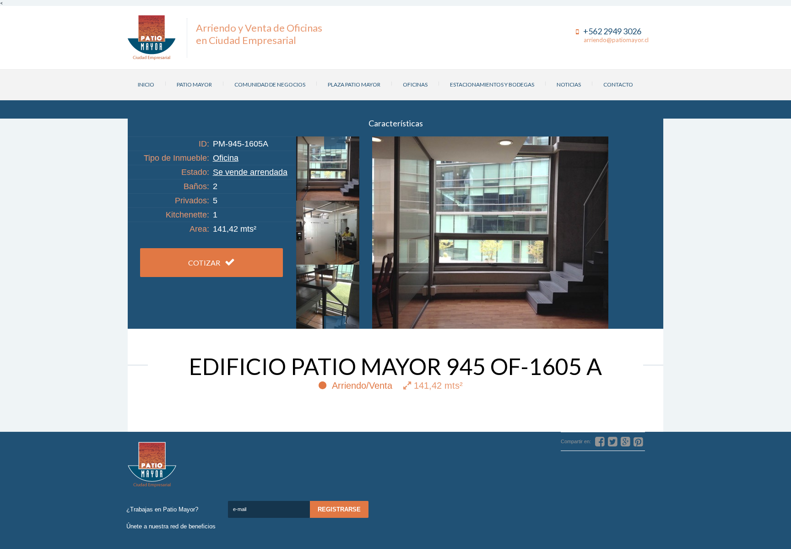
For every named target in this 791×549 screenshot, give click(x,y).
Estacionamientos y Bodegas (492, 84)
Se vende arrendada (250, 172)
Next (335, 322)
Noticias (569, 84)
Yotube (782, 303)
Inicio (146, 84)
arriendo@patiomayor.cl (616, 39)
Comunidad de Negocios (269, 84)
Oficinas (415, 84)
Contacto (618, 84)
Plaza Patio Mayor (354, 84)
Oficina (225, 158)
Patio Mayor (194, 84)
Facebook (782, 284)
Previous (335, 142)
